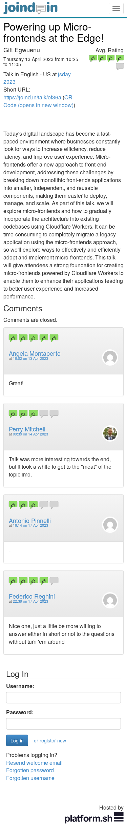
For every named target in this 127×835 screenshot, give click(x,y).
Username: (20, 686)
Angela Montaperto (35, 353)
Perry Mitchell (27, 428)
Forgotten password (30, 770)
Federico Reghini (32, 595)
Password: (20, 712)
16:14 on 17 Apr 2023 (30, 525)
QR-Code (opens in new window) (38, 101)
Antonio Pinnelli (30, 520)
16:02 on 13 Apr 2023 (30, 358)
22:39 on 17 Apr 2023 (30, 601)
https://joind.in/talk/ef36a (32, 97)
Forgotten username (30, 778)
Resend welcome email (34, 762)
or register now (50, 740)
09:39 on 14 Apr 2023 (30, 433)
